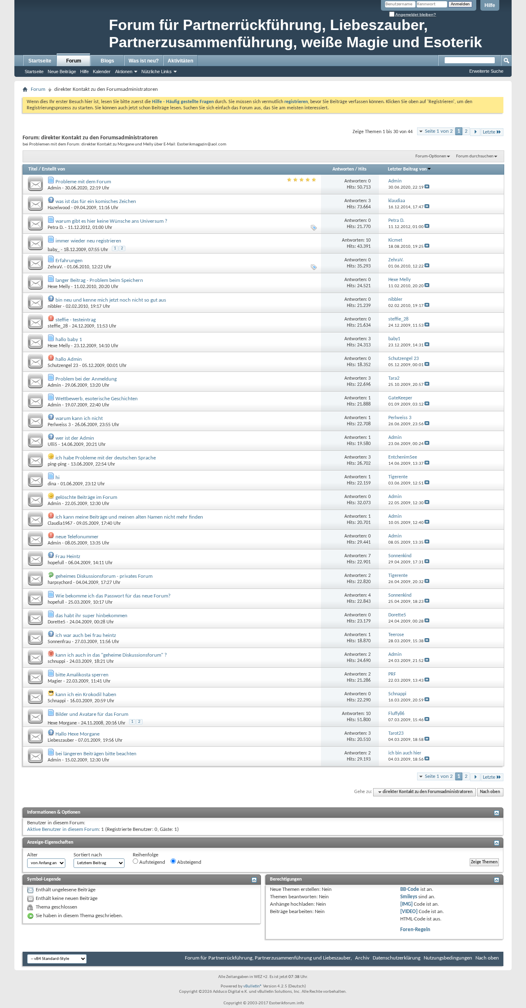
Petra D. (56, 227)
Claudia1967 (60, 523)
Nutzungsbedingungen (448, 958)
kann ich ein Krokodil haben (85, 694)
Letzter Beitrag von (407, 169)
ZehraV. (55, 267)
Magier (55, 681)
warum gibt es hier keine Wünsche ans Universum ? (111, 221)
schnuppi (56, 661)
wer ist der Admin (74, 438)
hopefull (56, 563)
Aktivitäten (180, 61)
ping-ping (57, 464)
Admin (54, 188)
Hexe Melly (59, 286)
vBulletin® (252, 986)
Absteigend (188, 862)
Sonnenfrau (59, 641)
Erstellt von (53, 169)
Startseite (39, 61)
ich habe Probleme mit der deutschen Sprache (105, 458)
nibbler (55, 306)
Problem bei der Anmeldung (86, 379)
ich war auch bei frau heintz (85, 635)
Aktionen (123, 71)
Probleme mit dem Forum (83, 182)
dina (52, 484)
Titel (32, 169)
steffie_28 (58, 326)
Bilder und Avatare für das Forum (91, 714)
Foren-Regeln (415, 929)
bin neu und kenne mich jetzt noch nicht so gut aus (110, 300)
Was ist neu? (144, 61)
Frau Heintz (67, 556)
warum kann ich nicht (79, 418)
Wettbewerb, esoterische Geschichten (96, 398)
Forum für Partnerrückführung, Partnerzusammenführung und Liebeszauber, (268, 958)
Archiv (362, 958)
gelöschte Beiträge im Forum (86, 497)
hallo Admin (68, 359)
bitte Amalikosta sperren (81, 675)
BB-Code (409, 889)
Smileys (408, 897)
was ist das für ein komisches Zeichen (95, 201)
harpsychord (60, 582)
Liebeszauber (61, 740)
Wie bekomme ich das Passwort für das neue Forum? (113, 596)
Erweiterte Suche (486, 71)
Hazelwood (59, 207)
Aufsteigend (151, 862)
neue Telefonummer (77, 537)
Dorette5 (56, 622)
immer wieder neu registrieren (88, 241)
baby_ (54, 249)
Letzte (489, 132)
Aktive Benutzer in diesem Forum (63, 829)
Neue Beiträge (62, 71)
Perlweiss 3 (59, 424)
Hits (362, 169)
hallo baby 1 (68, 339)
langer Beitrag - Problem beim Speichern (99, 280)
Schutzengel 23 (63, 365)
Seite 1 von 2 (439, 131)
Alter (32, 855)
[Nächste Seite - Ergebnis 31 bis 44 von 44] (475, 132)
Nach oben (490, 792)
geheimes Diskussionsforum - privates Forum (103, 576)
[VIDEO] (409, 911)
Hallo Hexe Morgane (77, 734)
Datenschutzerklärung (396, 958)
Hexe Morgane (62, 723)
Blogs (107, 61)
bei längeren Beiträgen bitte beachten (95, 754)
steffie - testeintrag (75, 320)
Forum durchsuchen (475, 156)
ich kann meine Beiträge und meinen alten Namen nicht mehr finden (129, 517)
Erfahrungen (69, 260)
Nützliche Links (156, 71)
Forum (73, 61)
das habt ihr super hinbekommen (91, 615)
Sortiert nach (88, 855)
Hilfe (489, 5)
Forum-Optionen (430, 156)
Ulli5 (52, 444)
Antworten (343, 169)
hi (57, 477)
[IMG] (406, 904)
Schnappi (57, 701)
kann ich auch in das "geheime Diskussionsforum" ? (111, 655)
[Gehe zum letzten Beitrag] (426, 187)
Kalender (102, 71)
